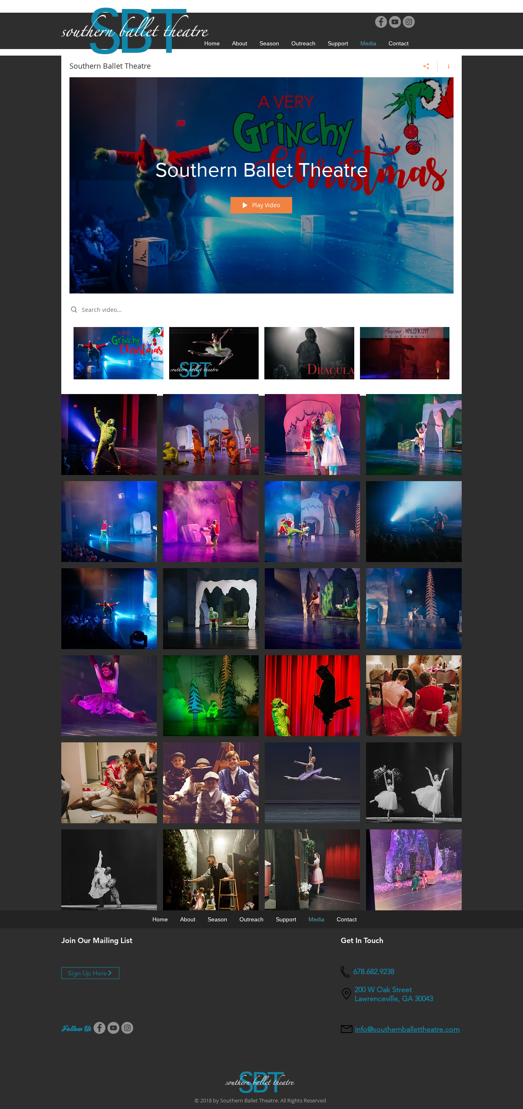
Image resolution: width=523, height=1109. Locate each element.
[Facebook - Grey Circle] (381, 22)
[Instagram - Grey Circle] (409, 22)
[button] (269, 43)
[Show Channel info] (446, 66)
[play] (444, 903)
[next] (447, 656)
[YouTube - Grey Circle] (395, 22)
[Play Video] (118, 353)
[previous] (76, 656)
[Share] (426, 66)
